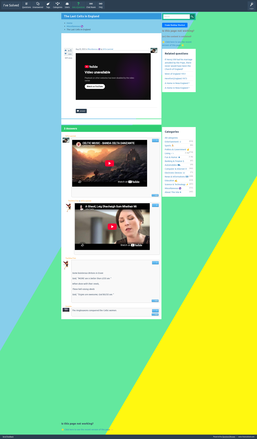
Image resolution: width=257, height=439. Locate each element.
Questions (26, 7)
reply (156, 195)
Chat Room (91, 7)
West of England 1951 (175, 74)
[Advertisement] (111, 39)
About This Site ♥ (173, 192)
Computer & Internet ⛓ (176, 169)
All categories (171, 138)
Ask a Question (78, 7)
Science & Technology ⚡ (177, 184)
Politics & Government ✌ (177, 149)
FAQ (101, 7)
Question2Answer (228, 437)
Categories (57, 7)
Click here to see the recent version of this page (87, 429)
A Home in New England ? (177, 83)
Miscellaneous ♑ (94, 49)
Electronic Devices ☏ (175, 173)
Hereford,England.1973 (176, 78)
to (79, 201)
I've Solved (11, 5)
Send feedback (8, 437)
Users (67, 7)
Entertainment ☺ (173, 141)
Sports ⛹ (169, 145)
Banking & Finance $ (174, 161)
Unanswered (38, 7)
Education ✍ (171, 180)
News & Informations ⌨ (176, 176)
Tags (48, 7)
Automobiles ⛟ (172, 165)
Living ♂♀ (169, 153)
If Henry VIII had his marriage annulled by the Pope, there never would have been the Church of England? (178, 64)
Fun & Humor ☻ (172, 157)
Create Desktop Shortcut (175, 25)
